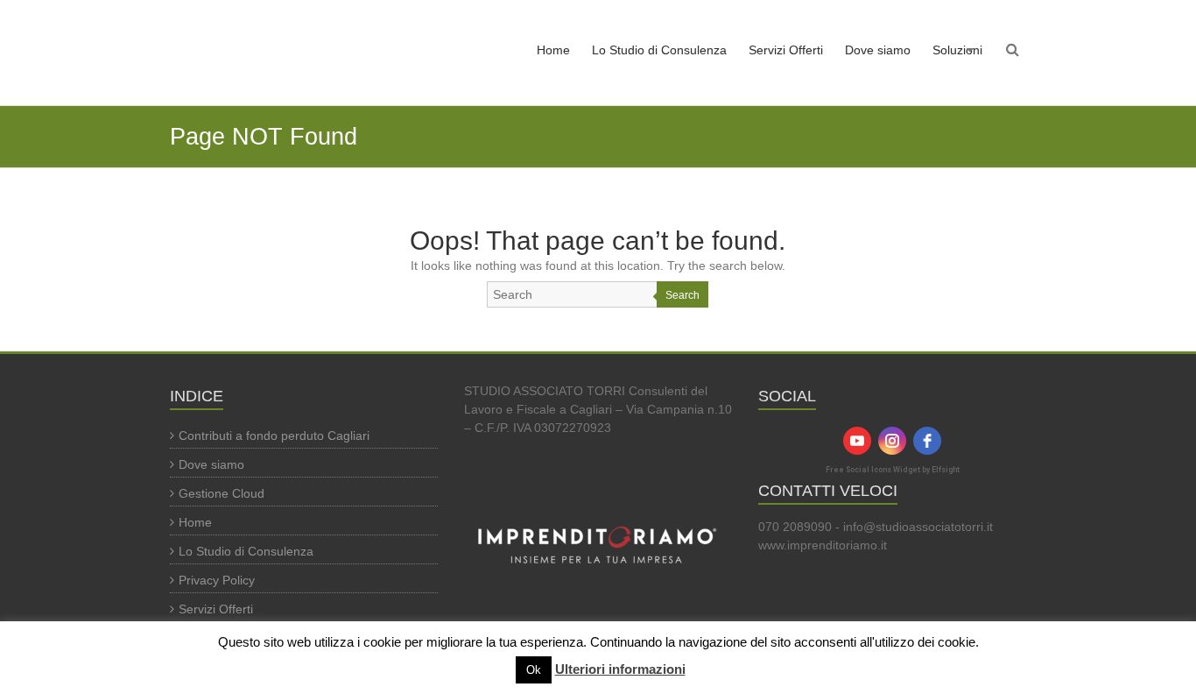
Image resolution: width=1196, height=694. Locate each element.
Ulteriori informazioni (620, 669)
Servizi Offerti (786, 50)
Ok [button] (533, 669)
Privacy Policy (217, 580)
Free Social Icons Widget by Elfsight (893, 469)
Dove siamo (878, 50)
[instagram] (892, 441)
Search (682, 295)
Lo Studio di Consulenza (659, 50)
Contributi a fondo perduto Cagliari (274, 435)
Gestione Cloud (221, 493)
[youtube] (857, 441)
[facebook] (927, 441)
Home (553, 50)
